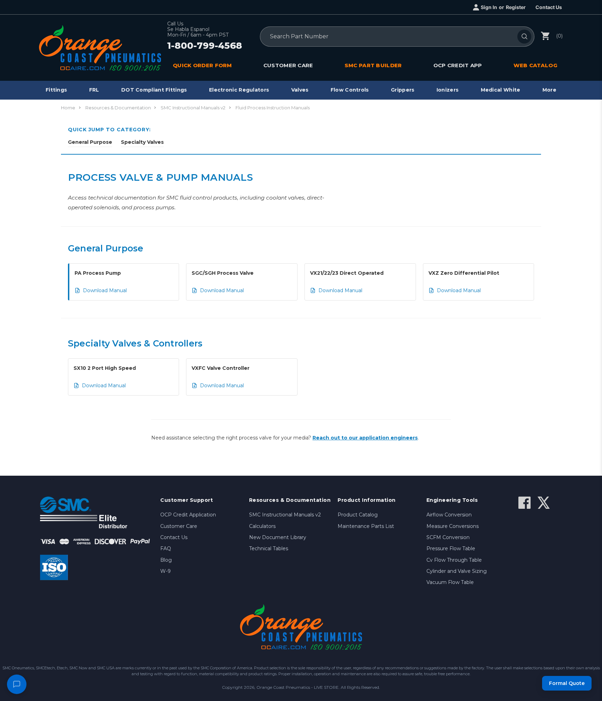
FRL (94, 90)
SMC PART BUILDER (373, 65)
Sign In (489, 7)
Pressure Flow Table (450, 548)
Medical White (500, 90)
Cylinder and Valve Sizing (456, 571)
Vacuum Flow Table (450, 582)
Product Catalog (358, 515)
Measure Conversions (452, 526)
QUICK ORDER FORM (202, 65)
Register (516, 7)
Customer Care (178, 526)
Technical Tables (268, 548)
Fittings (56, 90)
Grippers (402, 90)
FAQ (165, 548)
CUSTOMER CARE (288, 65)
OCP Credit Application (188, 515)
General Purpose (90, 142)
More (549, 90)
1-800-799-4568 (204, 46)
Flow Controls (350, 90)
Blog (166, 560)
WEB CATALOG (535, 65)
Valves (300, 90)
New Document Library (277, 537)
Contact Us (548, 7)
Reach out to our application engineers (365, 438)
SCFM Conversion (448, 537)
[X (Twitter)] (544, 503)
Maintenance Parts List (366, 526)
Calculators (262, 526)
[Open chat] (16, 684)
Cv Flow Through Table (454, 560)
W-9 (165, 571)
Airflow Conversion (449, 515)
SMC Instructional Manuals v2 (285, 515)
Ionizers (447, 90)
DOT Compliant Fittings (154, 90)
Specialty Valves (142, 142)
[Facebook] (524, 503)
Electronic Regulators (239, 90)
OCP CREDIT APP (457, 65)
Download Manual (105, 290)
